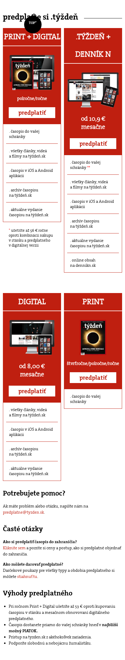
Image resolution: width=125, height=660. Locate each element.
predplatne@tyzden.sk (23, 512)
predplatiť (32, 113)
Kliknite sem (14, 547)
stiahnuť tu (27, 576)
